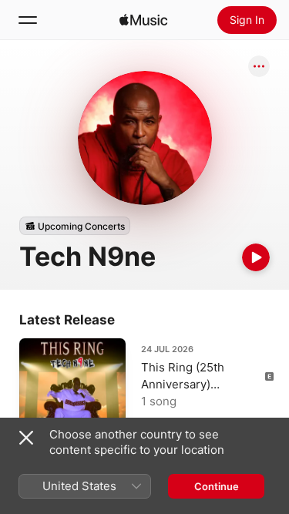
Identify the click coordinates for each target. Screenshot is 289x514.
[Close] (26, 438)
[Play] (256, 257)
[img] (143, 20)
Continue (216, 486)
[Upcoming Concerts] (74, 226)
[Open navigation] (28, 20)
